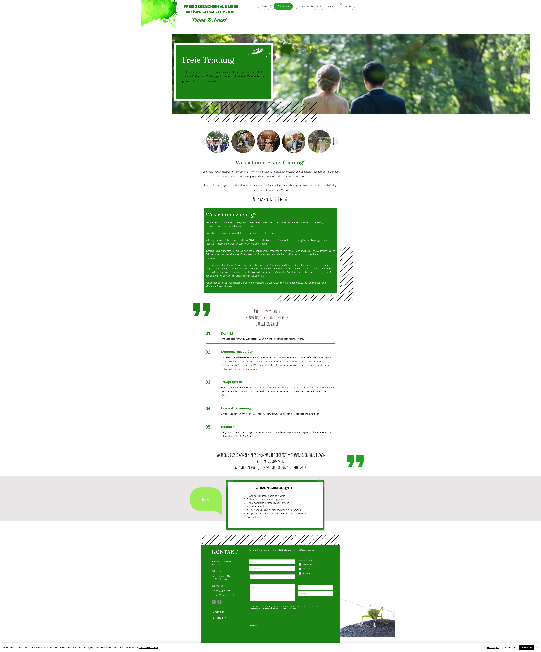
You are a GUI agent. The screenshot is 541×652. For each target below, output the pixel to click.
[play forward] (336, 141)
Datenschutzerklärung (148, 647)
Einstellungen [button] (493, 647)
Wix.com (239, 633)
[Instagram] (214, 602)
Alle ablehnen (509, 647)
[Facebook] (219, 602)
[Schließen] (537, 647)
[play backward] (203, 141)
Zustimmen (527, 647)
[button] (207, 499)
